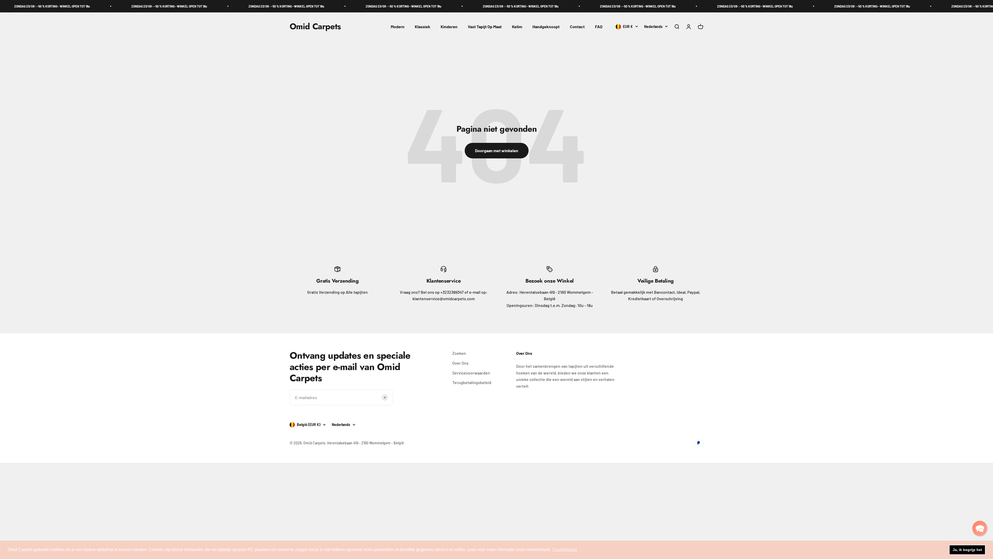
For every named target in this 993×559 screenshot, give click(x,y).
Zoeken (459, 353)
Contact (577, 26)
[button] (979, 528)
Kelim (517, 26)
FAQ (598, 26)
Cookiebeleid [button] (564, 549)
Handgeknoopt (546, 26)
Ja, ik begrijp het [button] (967, 550)
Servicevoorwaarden (471, 372)
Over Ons (460, 363)
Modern (397, 26)
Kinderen (449, 26)
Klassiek (422, 26)
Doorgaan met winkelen (496, 150)
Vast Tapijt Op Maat (485, 26)
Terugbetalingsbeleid (471, 382)
